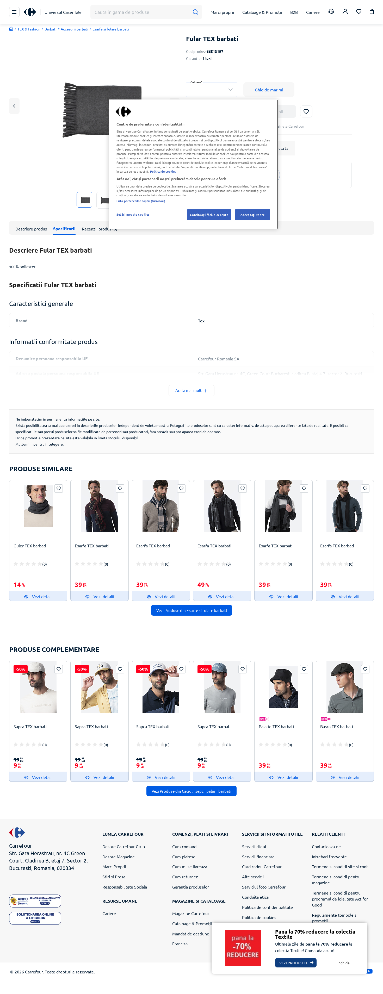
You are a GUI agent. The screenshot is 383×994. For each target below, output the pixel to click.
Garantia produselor (190, 886)
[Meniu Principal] (14, 12)
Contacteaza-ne (326, 846)
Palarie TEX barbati (276, 726)
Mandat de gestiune (190, 933)
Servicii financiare (258, 856)
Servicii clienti (255, 846)
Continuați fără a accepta (209, 214)
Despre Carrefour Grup (123, 846)
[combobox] (211, 89)
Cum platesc (183, 856)
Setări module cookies (133, 214)
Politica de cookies (259, 917)
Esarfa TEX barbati (92, 545)
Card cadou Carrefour (262, 866)
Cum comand (184, 846)
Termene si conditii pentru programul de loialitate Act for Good (340, 898)
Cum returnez (185, 876)
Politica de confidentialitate (267, 907)
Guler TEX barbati (30, 545)
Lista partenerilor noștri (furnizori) (140, 201)
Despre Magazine (118, 856)
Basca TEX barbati (336, 726)
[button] (372, 12)
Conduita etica (255, 896)
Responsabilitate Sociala (124, 886)
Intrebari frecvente (329, 856)
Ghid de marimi (269, 89)
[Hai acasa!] (11, 29)
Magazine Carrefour (190, 913)
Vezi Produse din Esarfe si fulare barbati (191, 610)
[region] (193, 164)
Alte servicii (253, 876)
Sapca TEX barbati (30, 726)
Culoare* (196, 82)
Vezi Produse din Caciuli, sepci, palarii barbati (191, 791)
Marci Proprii (114, 866)
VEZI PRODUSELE (293, 962)
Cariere (109, 913)
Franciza (180, 943)
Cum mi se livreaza (189, 866)
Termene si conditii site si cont (340, 866)
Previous (14, 106)
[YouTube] (369, 972)
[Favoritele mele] (358, 12)
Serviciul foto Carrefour (264, 886)
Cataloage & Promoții (192, 923)
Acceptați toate (252, 214)
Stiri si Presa (113, 876)
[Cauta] (195, 12)
